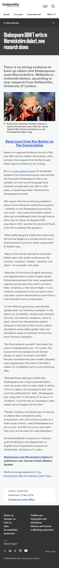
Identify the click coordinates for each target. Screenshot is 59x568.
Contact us (10, 518)
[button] (53, 22)
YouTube (26, 551)
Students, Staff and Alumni (45, 6)
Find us (7, 522)
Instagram (20, 551)
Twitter (5, 551)
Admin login (10, 543)
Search (53, 6)
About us (9, 515)
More (50, 14)
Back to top (50, 551)
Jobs (6, 526)
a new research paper (23, 171)
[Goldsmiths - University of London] (10, 5)
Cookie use (37, 515)
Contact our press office (21, 499)
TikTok (15, 551)
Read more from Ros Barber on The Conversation (29, 143)
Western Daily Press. (40, 475)
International (34, 14)
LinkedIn (10, 551)
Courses (18, 14)
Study (6, 14)
